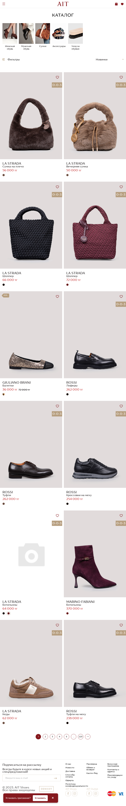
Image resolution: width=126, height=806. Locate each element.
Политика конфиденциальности (76, 785)
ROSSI (71, 382)
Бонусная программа (113, 765)
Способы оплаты (70, 776)
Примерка (91, 764)
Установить (40, 798)
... (73, 736)
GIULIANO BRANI (16, 382)
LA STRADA (11, 163)
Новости (69, 767)
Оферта (69, 780)
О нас (68, 764)
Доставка (70, 771)
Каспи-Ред (91, 773)
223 (80, 736)
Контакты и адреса (113, 770)
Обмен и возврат (90, 768)
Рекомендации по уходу (115, 776)
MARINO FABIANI (80, 602)
